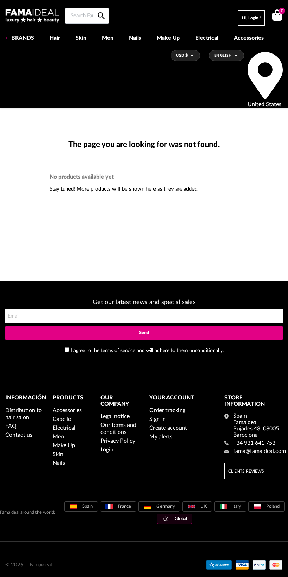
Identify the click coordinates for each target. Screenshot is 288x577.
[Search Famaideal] (101, 7)
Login (106, 450)
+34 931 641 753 (254, 443)
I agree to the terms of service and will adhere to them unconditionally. (147, 350)
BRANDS (22, 38)
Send (144, 333)
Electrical (206, 38)
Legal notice (115, 416)
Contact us (18, 435)
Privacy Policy (117, 441)
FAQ (11, 426)
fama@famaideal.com (259, 451)
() (282, 11)
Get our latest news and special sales (144, 302)
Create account (168, 428)
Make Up (168, 38)
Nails (135, 38)
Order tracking (167, 410)
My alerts (160, 437)
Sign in (157, 419)
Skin (81, 38)
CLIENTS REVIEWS (246, 471)
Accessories (249, 38)
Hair (55, 38)
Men (107, 38)
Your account (171, 397)
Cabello (62, 419)
